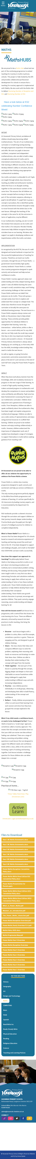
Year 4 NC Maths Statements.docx (15, 859)
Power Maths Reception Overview (15, 945)
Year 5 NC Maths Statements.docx (15, 849)
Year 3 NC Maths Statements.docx (15, 844)
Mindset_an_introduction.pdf (14, 911)
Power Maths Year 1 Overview (14, 970)
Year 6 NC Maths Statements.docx (15, 864)
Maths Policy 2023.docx (11, 930)
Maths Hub (20, 68)
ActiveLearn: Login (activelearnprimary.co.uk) (18, 819)
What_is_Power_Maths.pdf (13, 906)
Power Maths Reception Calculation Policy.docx (16, 870)
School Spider (21, 1156)
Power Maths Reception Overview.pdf (17, 920)
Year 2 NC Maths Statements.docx (15, 854)
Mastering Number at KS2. (16, 94)
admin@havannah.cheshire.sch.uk (12, 1111)
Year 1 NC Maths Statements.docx (15, 840)
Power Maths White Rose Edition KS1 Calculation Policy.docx (16, 877)
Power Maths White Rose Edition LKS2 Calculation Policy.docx (17, 892)
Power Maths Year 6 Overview (14, 965)
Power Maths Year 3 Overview (14, 960)
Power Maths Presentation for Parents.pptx (14, 885)
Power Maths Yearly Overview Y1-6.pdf (17, 925)
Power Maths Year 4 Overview (14, 940)
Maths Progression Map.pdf (13, 935)
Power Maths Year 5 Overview (14, 950)
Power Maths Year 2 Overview (14, 955)
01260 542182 (5, 1107)
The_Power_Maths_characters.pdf (16, 915)
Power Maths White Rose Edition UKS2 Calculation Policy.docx (17, 899)
